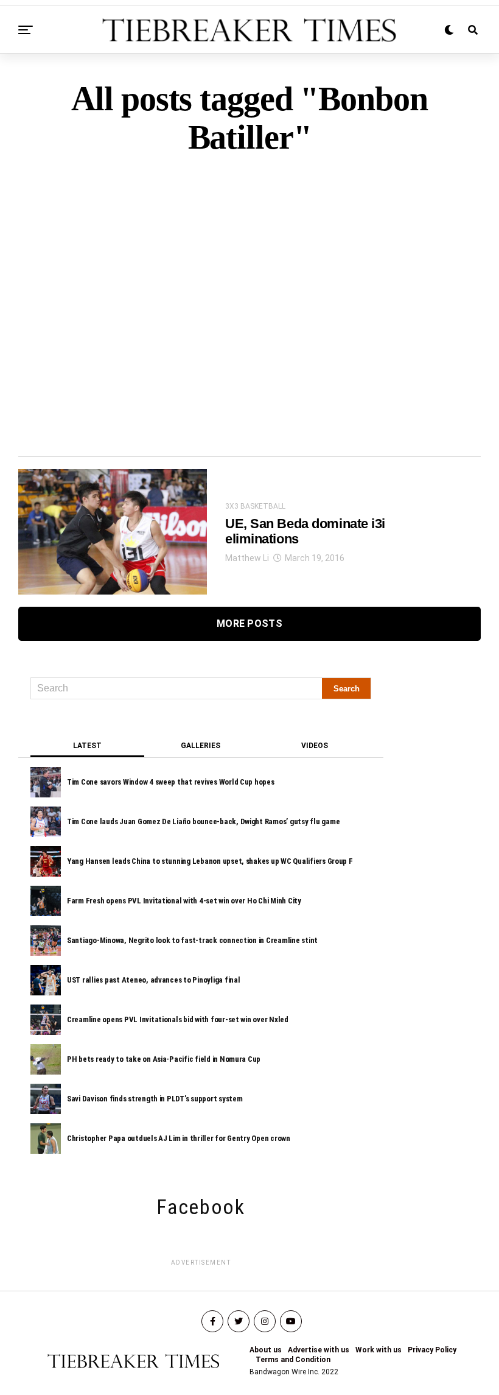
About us (266, 1350)
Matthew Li (247, 558)
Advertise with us (318, 1350)
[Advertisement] (249, 284)
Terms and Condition (293, 1359)
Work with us (378, 1350)
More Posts (249, 623)
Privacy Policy (432, 1350)
